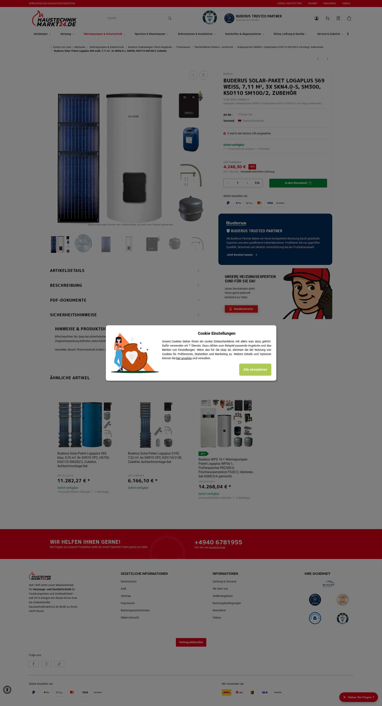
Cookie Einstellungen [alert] (216, 333)
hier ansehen (184, 358)
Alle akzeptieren (255, 369)
